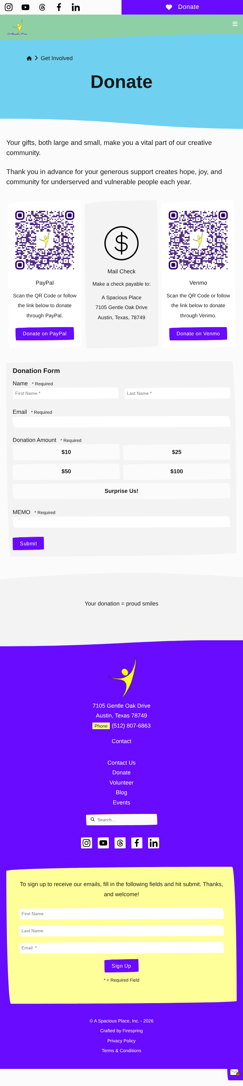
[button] (235, 24)
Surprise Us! (121, 491)
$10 (66, 452)
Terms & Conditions (121, 1050)
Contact (121, 741)
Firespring (132, 1030)
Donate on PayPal (45, 334)
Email (20, 412)
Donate (188, 6)
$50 (66, 471)
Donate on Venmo (198, 334)
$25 (176, 452)
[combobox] (121, 819)
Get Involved (57, 58)
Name (21, 383)
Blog (121, 792)
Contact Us (121, 763)
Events (121, 802)
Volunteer (121, 782)
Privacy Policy (121, 1041)
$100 (176, 471)
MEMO (22, 512)
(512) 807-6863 (131, 726)
